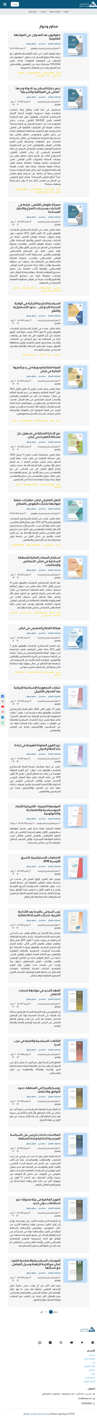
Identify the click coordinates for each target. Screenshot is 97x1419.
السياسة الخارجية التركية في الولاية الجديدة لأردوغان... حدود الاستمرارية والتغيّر (37, 307)
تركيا (49, 355)
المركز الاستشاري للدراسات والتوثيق (44, 48)
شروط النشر (90, 1378)
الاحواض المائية (40, 421)
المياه (51, 421)
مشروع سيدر (48, 545)
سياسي (56, 288)
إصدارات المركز (55, 12)
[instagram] (2, 712)
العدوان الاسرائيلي (28, 288)
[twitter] (2, 701)
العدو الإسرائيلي (33, 73)
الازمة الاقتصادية (47, 484)
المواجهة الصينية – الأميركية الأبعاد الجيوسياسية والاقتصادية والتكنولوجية (38, 810)
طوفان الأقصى (45, 288)
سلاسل (43, 12)
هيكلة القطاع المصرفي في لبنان (39, 628)
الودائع (57, 675)
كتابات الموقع (89, 1366)
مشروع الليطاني (40, 612)
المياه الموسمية (25, 421)
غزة (48, 76)
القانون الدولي (48, 73)
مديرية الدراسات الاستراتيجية (47, 823)
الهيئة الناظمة (18, 545)
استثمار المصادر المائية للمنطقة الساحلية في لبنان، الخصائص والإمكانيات (39, 561)
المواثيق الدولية (21, 189)
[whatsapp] (2, 723)
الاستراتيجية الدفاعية (44, 192)
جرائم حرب (40, 76)
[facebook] (2, 696)
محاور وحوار (33, 12)
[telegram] (2, 718)
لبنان (58, 73)
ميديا (93, 1374)
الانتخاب (41, 355)
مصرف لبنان (49, 672)
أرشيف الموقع (89, 1381)
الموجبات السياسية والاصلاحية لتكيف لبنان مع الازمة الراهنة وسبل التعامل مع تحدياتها (36, 1264)
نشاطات (91, 1370)
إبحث (15, 4)
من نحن (92, 1355)
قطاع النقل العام (33, 545)
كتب (93, 1362)
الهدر (14, 421)
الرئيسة (66, 12)
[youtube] (2, 707)
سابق (55, 1312)
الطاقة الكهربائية (30, 484)
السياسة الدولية (29, 355)
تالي (41, 1312)
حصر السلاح (49, 189)
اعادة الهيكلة (20, 672)
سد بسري (47, 615)
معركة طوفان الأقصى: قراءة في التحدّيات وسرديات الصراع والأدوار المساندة (38, 208)
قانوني (57, 192)
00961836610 (87, 1403)
